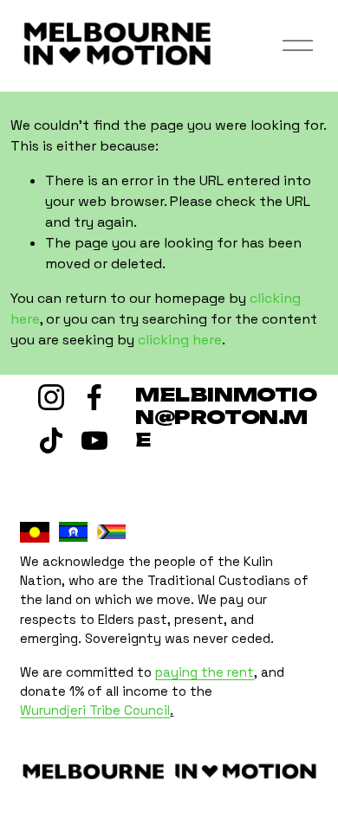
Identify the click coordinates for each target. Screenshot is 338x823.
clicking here (180, 340)
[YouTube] (94, 440)
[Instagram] (51, 397)
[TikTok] (51, 440)
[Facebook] (94, 397)
